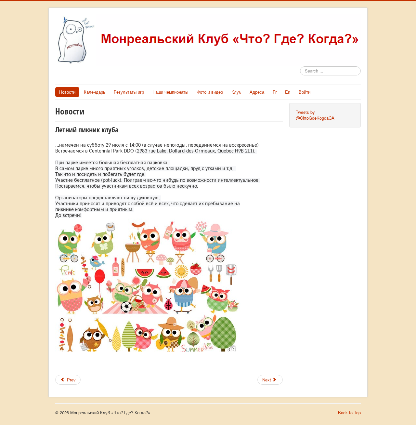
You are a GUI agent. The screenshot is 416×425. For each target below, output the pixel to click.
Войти (304, 92)
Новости (67, 92)
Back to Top (349, 412)
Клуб (236, 92)
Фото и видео (210, 92)
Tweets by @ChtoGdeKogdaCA (315, 115)
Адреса (257, 92)
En (287, 92)
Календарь (94, 92)
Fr (275, 92)
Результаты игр (129, 92)
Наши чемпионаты (170, 92)
